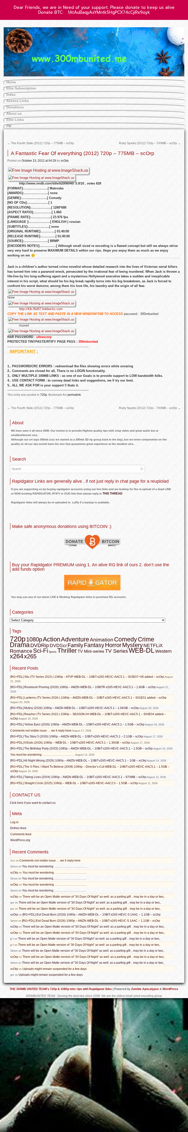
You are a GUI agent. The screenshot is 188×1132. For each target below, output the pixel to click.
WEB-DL (141, 650)
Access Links (17, 101)
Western (163, 651)
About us (14, 113)
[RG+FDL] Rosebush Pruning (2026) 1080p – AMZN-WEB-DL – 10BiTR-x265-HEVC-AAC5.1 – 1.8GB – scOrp (83, 687)
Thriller (67, 650)
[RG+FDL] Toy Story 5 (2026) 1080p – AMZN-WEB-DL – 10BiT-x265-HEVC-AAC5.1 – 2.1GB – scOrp (76, 736)
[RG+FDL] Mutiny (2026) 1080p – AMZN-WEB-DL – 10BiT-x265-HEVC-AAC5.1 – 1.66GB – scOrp (74, 708)
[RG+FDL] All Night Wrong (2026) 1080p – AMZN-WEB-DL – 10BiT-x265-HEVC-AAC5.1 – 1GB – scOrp (78, 760)
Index (11, 95)
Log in (14, 822)
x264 (16, 656)
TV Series (116, 651)
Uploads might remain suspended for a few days (55, 969)
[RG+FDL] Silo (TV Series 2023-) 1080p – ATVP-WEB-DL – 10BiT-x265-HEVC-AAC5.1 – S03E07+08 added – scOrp (87, 677)
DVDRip (39, 645)
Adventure (75, 639)
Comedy (125, 639)
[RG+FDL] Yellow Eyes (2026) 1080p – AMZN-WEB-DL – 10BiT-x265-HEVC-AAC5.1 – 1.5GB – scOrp (77, 724)
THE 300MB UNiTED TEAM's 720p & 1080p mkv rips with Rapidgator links (61, 989)
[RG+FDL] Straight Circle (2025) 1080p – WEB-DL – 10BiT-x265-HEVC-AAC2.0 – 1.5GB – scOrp (74, 783)
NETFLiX (153, 645)
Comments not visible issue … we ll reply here (40, 730)
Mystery (132, 645)
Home (11, 82)
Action (51, 639)
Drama (20, 645)
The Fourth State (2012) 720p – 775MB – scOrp (40, 143)
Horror (113, 645)
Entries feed (18, 828)
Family (75, 645)
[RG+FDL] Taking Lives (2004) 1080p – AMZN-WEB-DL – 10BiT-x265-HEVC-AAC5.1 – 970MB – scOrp (78, 777)
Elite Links (15, 120)
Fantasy (94, 645)
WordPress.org (20, 840)
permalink (74, 394)
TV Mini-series (91, 651)
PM (9, 126)
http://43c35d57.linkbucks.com (41, 309)
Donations (15, 107)
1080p (34, 639)
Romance (21, 651)
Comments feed (20, 834)
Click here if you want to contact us (33, 803)
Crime (146, 639)
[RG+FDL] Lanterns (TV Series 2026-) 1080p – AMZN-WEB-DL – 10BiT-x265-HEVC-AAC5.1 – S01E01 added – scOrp (88, 697)
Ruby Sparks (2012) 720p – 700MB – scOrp (150, 143)
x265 (30, 656)
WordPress (170, 989)
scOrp (65, 160)
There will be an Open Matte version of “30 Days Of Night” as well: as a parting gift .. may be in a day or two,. (94, 896)
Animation (101, 640)
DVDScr (58, 645)
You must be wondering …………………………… (42, 754)
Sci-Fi (40, 650)
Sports (53, 651)
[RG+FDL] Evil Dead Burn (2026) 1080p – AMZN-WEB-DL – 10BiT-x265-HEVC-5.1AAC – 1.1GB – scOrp (92, 914)
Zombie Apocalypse (145, 989)
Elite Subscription (21, 88)
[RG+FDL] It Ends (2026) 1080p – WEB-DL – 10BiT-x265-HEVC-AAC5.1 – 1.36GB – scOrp (70, 742)
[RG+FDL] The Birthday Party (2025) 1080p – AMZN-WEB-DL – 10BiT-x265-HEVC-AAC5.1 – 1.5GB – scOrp (81, 748)
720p (43, 394)
